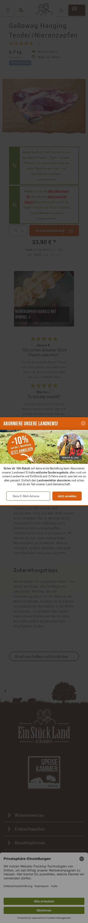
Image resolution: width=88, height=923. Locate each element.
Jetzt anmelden (67, 496)
